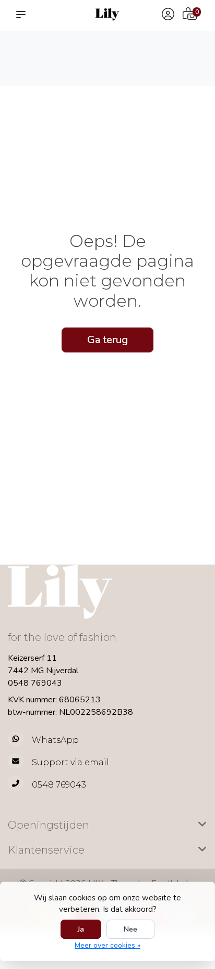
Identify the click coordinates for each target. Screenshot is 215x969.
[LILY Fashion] (107, 14)
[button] (23, 14)
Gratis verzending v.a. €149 (32, 52)
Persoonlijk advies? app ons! (182, 62)
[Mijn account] (168, 15)
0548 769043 (35, 683)
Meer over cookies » (107, 945)
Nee (130, 929)
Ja (81, 929)
